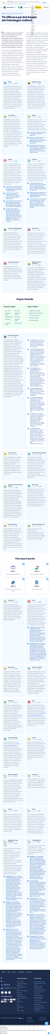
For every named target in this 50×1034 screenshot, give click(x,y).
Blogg (18, 999)
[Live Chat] (19, 7)
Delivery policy (43, 1017)
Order (3, 972)
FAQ (18, 1003)
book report (33, 145)
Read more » (23, 3)
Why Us (14, 972)
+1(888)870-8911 (26, 7)
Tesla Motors (37, 993)
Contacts (29, 972)
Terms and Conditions (29, 1018)
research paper (31, 86)
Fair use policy (42, 1019)
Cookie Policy (20, 1001)
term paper (7, 119)
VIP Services (21, 972)
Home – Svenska (20, 1010)
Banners (18, 988)
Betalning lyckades (21, 996)
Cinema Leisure (37, 1000)
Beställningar (20, 994)
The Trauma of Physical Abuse (40, 1002)
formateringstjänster (35, 941)
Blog (9, 972)
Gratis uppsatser (20, 1007)
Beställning (19, 992)
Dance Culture (37, 1004)
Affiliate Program (20, 981)
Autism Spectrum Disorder (40, 990)
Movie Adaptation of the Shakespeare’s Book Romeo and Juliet (40, 983)
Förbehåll (19, 1005)
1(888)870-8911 (7, 984)
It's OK (44, 2)
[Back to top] (46, 1019)
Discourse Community (38, 991)
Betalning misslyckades (22, 998)
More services (18, 323)
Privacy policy (30, 1021)
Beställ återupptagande (22, 990)
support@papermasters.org (10, 987)
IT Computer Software (39, 1006)
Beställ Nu (38, 7)
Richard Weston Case (38, 995)
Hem (3, 13)
